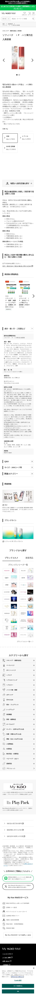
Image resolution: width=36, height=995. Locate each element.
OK (18, 991)
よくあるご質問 (6, 957)
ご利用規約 (5, 965)
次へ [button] (32, 60)
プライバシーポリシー (17, 976)
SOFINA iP (10, 23)
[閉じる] (34, 968)
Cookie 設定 (18, 980)
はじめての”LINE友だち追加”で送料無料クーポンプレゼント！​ (18, 7)
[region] (18, 980)
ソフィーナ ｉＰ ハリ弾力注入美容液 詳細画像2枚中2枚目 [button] (19, 75)
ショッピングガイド (7, 954)
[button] (18, 183)
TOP (3, 23)
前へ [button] (4, 60)
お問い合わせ (5, 961)
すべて (4, 18)
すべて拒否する (18, 986)
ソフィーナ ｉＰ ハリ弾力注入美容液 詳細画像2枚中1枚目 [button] (17, 75)
